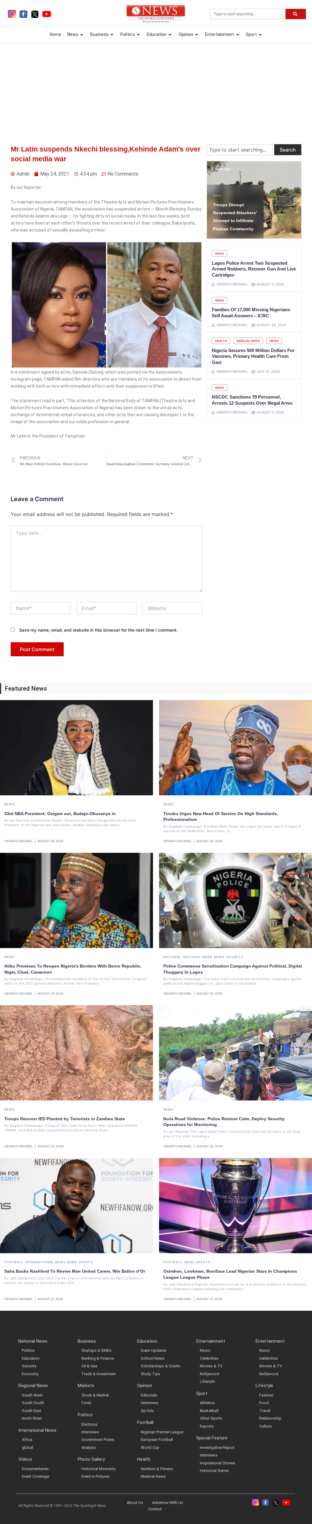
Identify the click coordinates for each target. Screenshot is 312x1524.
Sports (86, 1262)
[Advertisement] (156, 88)
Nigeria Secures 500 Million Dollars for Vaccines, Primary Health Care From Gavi (253, 356)
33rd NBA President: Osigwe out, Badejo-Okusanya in (60, 813)
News (217, 195)
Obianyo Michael (18, 840)
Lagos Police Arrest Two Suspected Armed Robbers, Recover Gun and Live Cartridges (254, 268)
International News (45, 1262)
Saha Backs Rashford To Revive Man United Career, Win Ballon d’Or (74, 1271)
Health (221, 341)
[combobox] (246, 14)
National (172, 957)
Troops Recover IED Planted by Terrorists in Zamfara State (64, 1118)
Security (235, 957)
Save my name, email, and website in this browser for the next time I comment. (98, 630)
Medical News (248, 341)
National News (197, 957)
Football (14, 1262)
